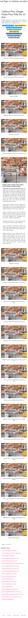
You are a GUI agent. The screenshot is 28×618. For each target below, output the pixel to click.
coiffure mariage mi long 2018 (14, 35)
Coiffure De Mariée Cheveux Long (9, 576)
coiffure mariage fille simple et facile (14, 27)
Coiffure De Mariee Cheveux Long (9, 581)
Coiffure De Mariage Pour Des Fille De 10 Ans (11, 596)
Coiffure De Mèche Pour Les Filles (9, 584)
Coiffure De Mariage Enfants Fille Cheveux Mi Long (13, 594)
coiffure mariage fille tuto (20, 25)
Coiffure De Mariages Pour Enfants (9, 550)
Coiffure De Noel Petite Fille (7, 599)
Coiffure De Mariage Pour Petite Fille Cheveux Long (13, 563)
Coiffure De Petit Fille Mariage (8, 555)
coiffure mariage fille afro (14, 37)
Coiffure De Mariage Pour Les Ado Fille (10, 568)
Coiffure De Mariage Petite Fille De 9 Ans (10, 571)
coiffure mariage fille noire (8, 25)
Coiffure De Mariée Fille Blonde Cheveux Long (12, 591)
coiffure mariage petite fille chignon (14, 33)
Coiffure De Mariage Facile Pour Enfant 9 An (11, 553)
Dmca (4, 615)
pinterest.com (9, 544)
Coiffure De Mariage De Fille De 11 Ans (10, 558)
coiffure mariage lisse (14, 31)
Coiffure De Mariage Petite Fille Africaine (10, 566)
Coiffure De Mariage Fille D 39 (8, 579)
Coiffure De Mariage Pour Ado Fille (9, 573)
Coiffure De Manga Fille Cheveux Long (10, 589)
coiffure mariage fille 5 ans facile (14, 29)
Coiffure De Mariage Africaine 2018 (9, 561)
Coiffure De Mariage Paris (7, 586)
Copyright (23, 615)
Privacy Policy (16, 615)
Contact (9, 615)
